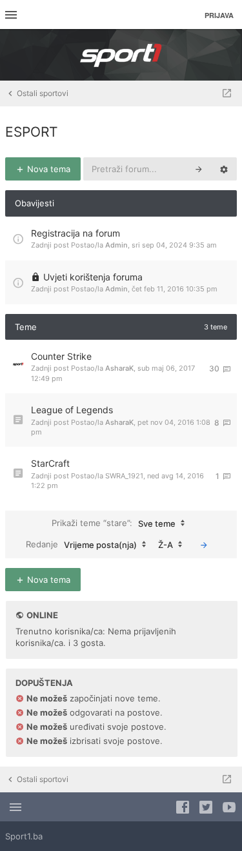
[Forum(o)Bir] (227, 93)
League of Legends (72, 409)
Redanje (81, 543)
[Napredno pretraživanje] (224, 169)
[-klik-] (204, 545)
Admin (116, 244)
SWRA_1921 (124, 475)
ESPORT (31, 132)
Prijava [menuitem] (219, 15)
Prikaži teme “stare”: (114, 522)
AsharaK (119, 368)
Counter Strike (61, 356)
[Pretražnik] (199, 169)
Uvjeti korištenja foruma (93, 276)
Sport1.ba (24, 836)
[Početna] (121, 55)
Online (42, 615)
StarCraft (50, 463)
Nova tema (47, 169)
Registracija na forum (75, 233)
